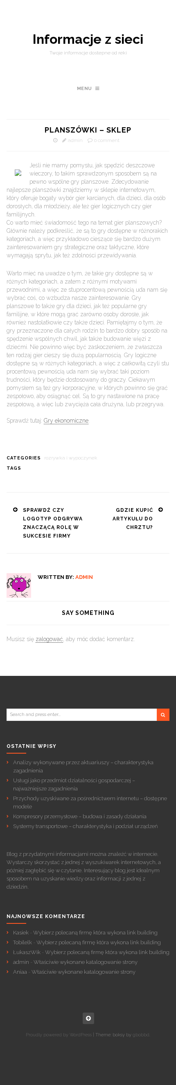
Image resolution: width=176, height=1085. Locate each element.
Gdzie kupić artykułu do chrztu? (133, 518)
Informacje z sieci (88, 39)
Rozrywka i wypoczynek (70, 458)
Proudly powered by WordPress (59, 1035)
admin (75, 140)
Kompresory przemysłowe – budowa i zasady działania (80, 816)
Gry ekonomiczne (66, 420)
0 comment (107, 140)
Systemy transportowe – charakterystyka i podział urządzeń (85, 826)
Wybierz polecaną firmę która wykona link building (95, 933)
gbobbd (141, 1035)
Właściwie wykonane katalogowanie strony (86, 962)
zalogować (49, 639)
